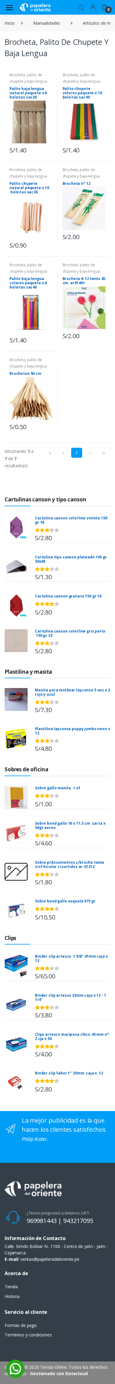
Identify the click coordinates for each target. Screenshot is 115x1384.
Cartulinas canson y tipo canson (45, 499)
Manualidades (46, 23)
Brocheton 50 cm (25, 373)
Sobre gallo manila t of (57, 788)
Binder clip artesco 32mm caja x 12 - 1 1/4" (70, 997)
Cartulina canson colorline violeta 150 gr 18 (71, 520)
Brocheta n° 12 (76, 183)
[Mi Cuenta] (93, 7)
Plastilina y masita (28, 671)
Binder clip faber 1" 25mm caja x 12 (69, 1073)
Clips (10, 937)
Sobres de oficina (26, 769)
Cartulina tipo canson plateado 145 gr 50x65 (71, 559)
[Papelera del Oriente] (35, 7)
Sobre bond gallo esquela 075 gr (65, 901)
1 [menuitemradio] (76, 453)
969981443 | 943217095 (60, 1221)
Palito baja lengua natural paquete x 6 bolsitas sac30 (28, 93)
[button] (81, 6)
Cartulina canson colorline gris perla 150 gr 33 (70, 633)
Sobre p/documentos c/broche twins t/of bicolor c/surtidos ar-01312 (69, 864)
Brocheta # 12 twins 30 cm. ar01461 (84, 280)
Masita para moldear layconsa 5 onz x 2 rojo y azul (72, 692)
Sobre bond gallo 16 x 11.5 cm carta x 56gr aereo (70, 825)
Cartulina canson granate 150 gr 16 (68, 596)
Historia (12, 1296)
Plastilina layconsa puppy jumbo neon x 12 (72, 731)
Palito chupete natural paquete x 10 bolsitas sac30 (29, 188)
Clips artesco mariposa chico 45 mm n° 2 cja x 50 (72, 1036)
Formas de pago (21, 1325)
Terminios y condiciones (28, 1335)
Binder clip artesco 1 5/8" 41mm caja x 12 (71, 958)
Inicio (10, 23)
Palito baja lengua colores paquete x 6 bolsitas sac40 (28, 283)
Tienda (11, 1286)
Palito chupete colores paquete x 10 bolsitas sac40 (82, 93)
